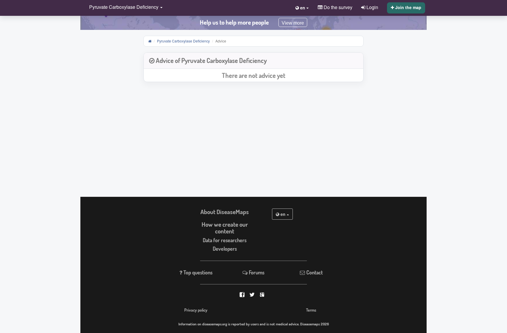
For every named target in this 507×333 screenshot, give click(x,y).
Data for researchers (224, 240)
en (283, 214)
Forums (256, 272)
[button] (124, 7)
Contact (314, 272)
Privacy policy (195, 309)
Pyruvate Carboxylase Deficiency (183, 40)
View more (293, 23)
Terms (311, 309)
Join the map (407, 7)
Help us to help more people (234, 22)
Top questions (197, 272)
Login (371, 7)
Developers (225, 248)
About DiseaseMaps (224, 212)
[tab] (253, 61)
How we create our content (225, 228)
